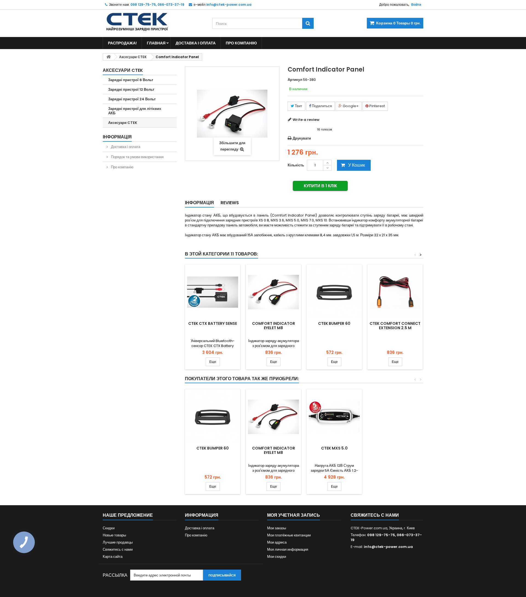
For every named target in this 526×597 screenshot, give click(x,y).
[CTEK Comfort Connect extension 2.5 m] (395, 292)
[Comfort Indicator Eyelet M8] (273, 292)
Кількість (296, 165)
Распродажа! (122, 43)
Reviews (230, 203)
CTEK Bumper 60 (334, 323)
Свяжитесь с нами (118, 549)
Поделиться (321, 106)
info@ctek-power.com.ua (388, 546)
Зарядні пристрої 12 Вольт (131, 89)
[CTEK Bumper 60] (334, 292)
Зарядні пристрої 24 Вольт (132, 99)
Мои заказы (276, 528)
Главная (156, 43)
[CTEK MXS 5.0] (334, 416)
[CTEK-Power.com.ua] (153, 21)
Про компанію (241, 43)
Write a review (306, 119)
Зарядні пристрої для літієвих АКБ (134, 111)
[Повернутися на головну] (108, 56)
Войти (416, 4)
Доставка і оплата (196, 43)
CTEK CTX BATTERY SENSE (212, 323)
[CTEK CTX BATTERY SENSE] (212, 292)
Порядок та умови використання (137, 157)
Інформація (117, 137)
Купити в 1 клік (320, 186)
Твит (298, 106)
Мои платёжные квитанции (289, 535)
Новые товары (114, 535)
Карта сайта (112, 556)
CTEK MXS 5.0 (334, 448)
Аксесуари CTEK (122, 122)
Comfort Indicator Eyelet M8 (273, 325)
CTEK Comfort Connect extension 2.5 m (395, 325)
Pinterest (376, 106)
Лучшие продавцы (118, 542)
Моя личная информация (287, 549)
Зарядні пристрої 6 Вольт (130, 80)
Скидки (109, 528)
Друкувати (302, 138)
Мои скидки (276, 556)
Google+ (350, 106)
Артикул (295, 79)
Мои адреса (277, 542)
